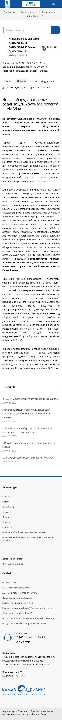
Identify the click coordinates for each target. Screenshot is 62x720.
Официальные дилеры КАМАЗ (17, 613)
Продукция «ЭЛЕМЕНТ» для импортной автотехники (28, 618)
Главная (6, 80)
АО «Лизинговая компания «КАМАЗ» (20, 593)
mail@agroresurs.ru (17, 55)
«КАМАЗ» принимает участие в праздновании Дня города (28, 444)
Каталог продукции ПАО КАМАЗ (18, 603)
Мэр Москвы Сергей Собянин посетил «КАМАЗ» (27, 457)
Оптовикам (9, 12)
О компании (8, 507)
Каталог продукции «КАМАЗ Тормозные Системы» (27, 608)
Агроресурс (9, 711)
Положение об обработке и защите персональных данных (27, 538)
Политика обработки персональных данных (24, 532)
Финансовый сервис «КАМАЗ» (17, 598)
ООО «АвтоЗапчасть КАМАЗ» (16, 587)
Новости (21, 80)
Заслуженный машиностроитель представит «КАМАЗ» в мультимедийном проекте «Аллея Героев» (26, 413)
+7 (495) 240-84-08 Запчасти (23, 38)
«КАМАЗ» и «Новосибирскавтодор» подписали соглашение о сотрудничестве (27, 430)
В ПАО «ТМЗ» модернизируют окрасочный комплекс (30, 398)
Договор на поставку (12, 558)
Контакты (7, 527)
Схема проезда (28, 12)
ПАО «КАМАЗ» (9, 582)
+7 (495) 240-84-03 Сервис (21, 47)
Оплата (6, 522)
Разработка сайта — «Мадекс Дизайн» (42, 713)
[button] (33, 16)
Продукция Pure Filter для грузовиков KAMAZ (24, 623)
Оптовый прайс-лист (12, 564)
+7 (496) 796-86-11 (17, 42)
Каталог (6, 501)
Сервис (6, 512)
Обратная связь (50, 12)
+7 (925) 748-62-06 (17, 51)
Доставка (7, 517)
